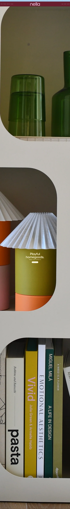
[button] (65, 4)
